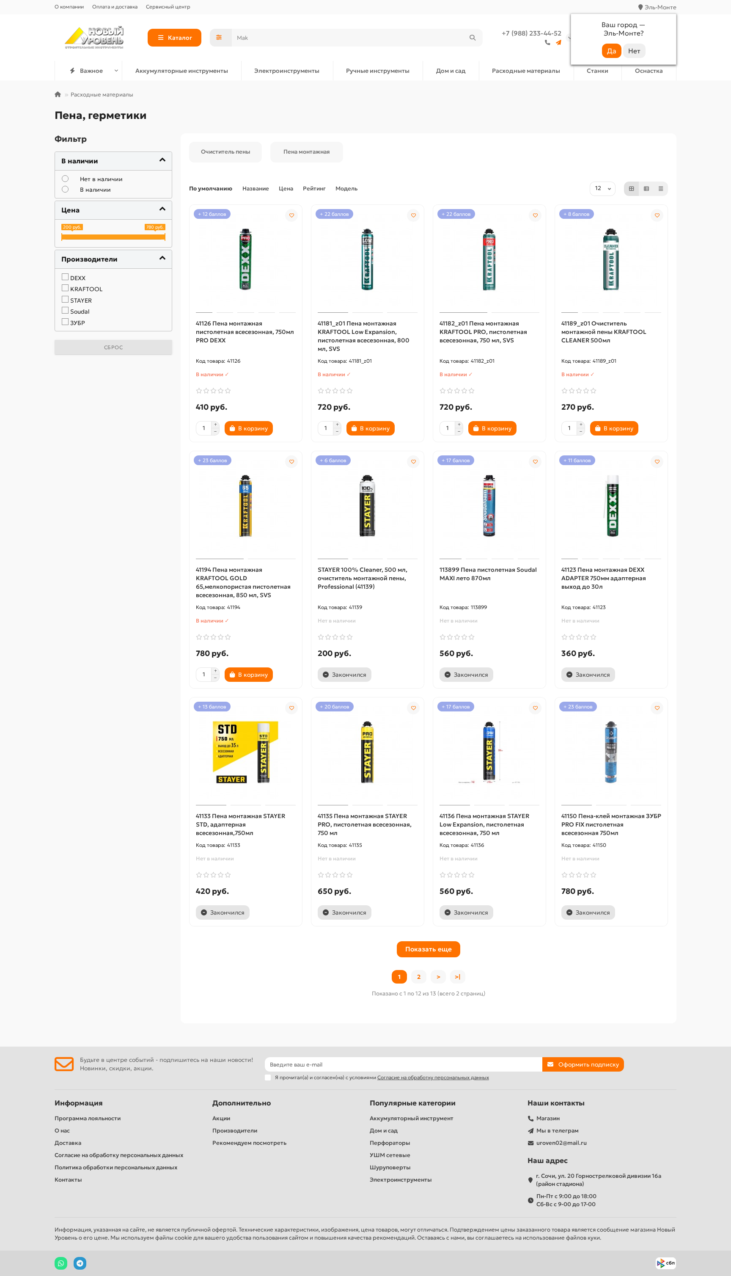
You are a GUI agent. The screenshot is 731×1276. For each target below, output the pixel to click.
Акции (221, 1118)
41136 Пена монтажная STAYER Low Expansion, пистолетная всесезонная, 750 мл (484, 824)
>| (458, 977)
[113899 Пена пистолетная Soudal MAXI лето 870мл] (489, 506)
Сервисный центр (168, 6)
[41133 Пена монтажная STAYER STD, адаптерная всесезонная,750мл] (246, 752)
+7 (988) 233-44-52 (531, 33)
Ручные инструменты (377, 70)
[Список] (646, 189)
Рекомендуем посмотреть (249, 1142)
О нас (62, 1130)
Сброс (113, 347)
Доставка (68, 1142)
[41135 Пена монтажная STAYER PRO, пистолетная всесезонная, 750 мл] (368, 752)
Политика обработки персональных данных (116, 1167)
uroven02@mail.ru (561, 1142)
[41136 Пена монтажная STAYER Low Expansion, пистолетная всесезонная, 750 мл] (489, 752)
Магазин (548, 1118)
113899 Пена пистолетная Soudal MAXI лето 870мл (488, 574)
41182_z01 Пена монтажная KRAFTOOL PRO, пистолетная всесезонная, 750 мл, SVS (483, 332)
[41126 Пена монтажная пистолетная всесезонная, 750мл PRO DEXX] (246, 260)
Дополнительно (241, 1103)
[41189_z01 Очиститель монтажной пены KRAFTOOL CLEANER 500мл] (611, 260)
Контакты (68, 1179)
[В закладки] (291, 215)
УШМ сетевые (390, 1155)
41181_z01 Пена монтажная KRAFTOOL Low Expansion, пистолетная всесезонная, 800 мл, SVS (363, 336)
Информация (79, 1103)
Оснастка (649, 70)
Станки (597, 70)
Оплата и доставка (114, 6)
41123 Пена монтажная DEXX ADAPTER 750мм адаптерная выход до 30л (603, 578)
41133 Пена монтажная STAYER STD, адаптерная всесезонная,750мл (240, 824)
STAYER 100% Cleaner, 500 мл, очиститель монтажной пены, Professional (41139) (362, 578)
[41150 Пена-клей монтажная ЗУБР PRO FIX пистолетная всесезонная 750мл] (611, 752)
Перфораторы (390, 1142)
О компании (69, 6)
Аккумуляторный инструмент (411, 1118)
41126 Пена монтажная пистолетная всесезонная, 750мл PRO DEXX (245, 332)
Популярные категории (413, 1103)
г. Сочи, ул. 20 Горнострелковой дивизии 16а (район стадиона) (598, 1180)
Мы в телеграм (557, 1130)
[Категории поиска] (221, 38)
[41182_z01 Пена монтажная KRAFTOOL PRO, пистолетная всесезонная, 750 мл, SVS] (489, 260)
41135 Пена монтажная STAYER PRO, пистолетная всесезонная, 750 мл (365, 824)
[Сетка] (631, 189)
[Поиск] (472, 38)
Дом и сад (451, 70)
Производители (234, 1130)
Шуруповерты (390, 1167)
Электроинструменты (286, 70)
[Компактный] (661, 189)
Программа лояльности (88, 1118)
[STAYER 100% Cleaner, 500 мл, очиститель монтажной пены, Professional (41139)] (368, 506)
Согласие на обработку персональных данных (119, 1155)
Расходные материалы (526, 70)
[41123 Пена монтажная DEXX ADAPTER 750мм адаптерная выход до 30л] (611, 506)
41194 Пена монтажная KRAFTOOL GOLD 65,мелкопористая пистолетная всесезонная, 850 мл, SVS (243, 582)
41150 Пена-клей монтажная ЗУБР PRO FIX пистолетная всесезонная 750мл (611, 824)
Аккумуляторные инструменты (181, 70)
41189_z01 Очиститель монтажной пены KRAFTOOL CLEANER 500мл (603, 332)
